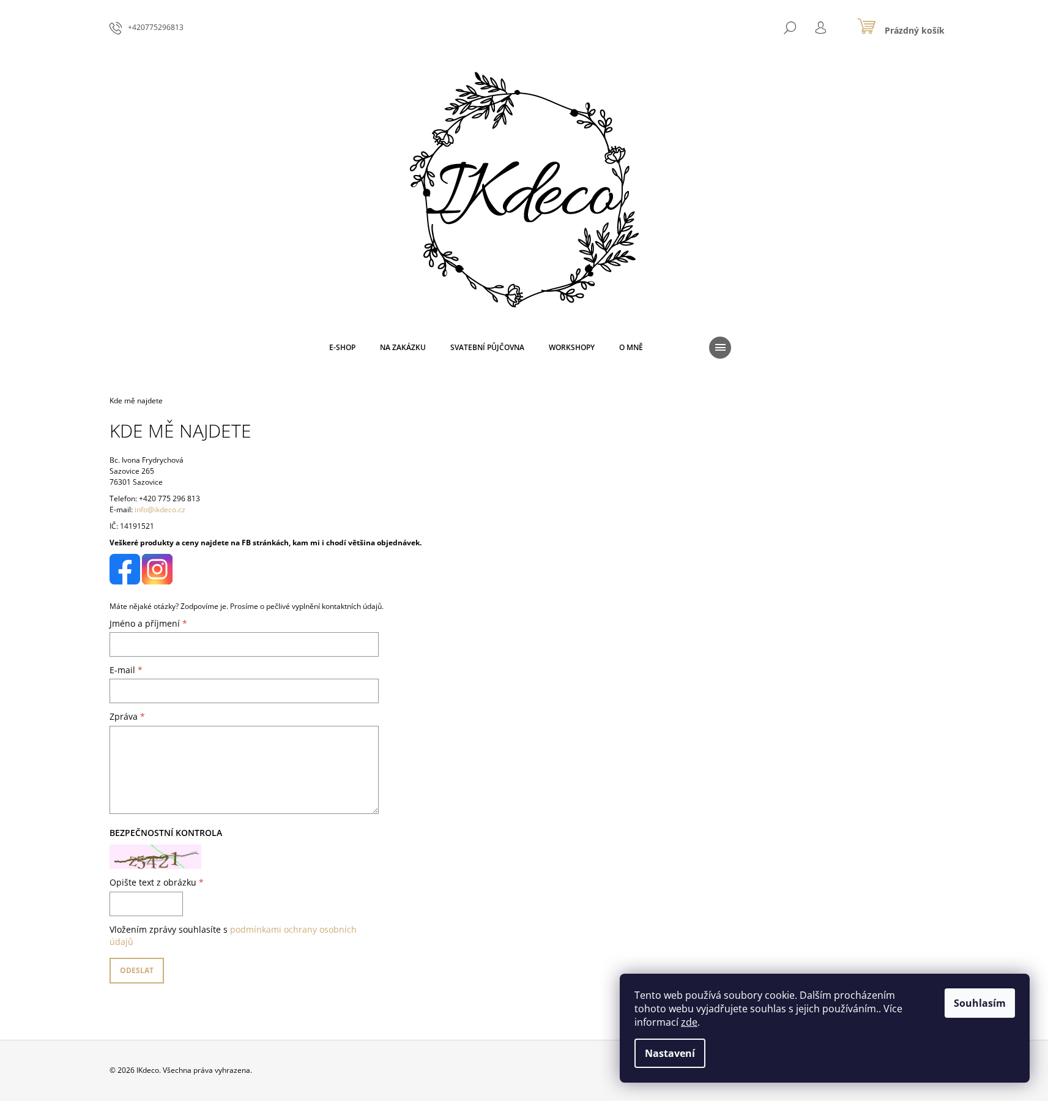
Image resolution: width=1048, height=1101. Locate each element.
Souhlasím (980, 1003)
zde (689, 1022)
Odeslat (137, 970)
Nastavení (670, 1053)
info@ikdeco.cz (160, 509)
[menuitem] (342, 348)
